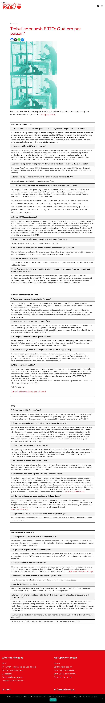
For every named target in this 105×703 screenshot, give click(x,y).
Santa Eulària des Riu (63, 667)
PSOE (4, 663)
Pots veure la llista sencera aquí (81, 572)
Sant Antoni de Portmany (65, 674)
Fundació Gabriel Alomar (12, 681)
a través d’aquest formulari (73, 492)
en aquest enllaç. (48, 115)
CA (3, 2)
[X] (15, 39)
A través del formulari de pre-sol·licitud (28, 392)
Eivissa (57, 663)
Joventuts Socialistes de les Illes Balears (19, 667)
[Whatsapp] (19, 39)
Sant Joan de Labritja (63, 677)
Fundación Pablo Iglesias (12, 677)
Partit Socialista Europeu (12, 670)
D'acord (53, 700)
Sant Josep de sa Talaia (64, 670)
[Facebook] (12, 39)
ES (5, 2)
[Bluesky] (22, 39)
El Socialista (7, 674)
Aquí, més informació (19, 509)
